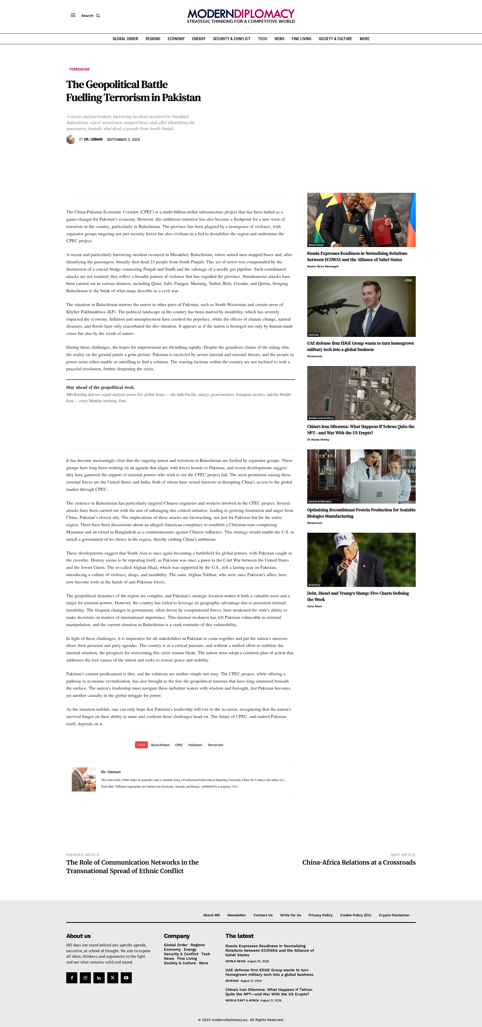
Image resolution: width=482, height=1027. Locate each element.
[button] (91, 15)
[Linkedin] (106, 154)
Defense (314, 334)
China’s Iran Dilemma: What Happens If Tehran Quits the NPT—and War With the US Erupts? (361, 430)
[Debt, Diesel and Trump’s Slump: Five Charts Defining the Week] (361, 560)
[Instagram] (85, 977)
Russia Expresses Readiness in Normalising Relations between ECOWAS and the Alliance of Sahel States (357, 256)
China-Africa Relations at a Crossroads (359, 862)
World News (316, 245)
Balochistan (160, 745)
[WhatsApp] (94, 154)
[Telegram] (129, 154)
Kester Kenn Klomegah (323, 266)
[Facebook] (71, 154)
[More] (141, 154)
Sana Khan (314, 606)
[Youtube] (126, 977)
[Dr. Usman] (71, 139)
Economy (314, 584)
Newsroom (314, 356)
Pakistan (195, 745)
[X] (83, 154)
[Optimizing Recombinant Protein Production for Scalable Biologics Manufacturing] (361, 476)
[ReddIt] (117, 154)
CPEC (179, 745)
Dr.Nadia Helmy (318, 439)
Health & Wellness (320, 501)
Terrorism (79, 69)
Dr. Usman (93, 139)
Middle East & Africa (321, 418)
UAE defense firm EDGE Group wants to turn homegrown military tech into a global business (360, 346)
